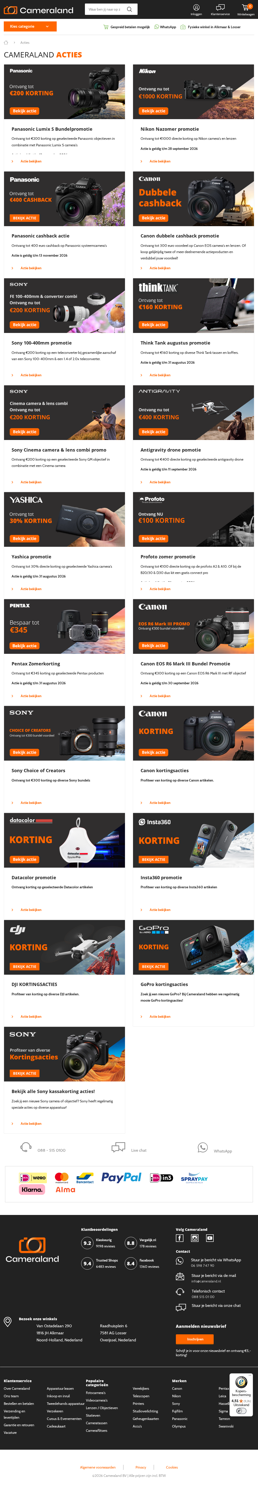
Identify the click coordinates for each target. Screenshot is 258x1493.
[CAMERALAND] (38, 9)
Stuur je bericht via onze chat (216, 1305)
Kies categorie (22, 26)
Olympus (179, 1426)
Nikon (176, 1396)
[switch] (241, 1411)
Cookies (172, 1467)
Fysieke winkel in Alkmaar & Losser (214, 27)
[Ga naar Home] (6, 42)
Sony (176, 1403)
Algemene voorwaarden (98, 1467)
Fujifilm (177, 1411)
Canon (177, 1388)
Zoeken (129, 9)
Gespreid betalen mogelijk (130, 27)
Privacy (141, 1467)
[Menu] (250, 1376)
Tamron (224, 1418)
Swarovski (226, 1426)
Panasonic (179, 1418)
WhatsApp (167, 27)
